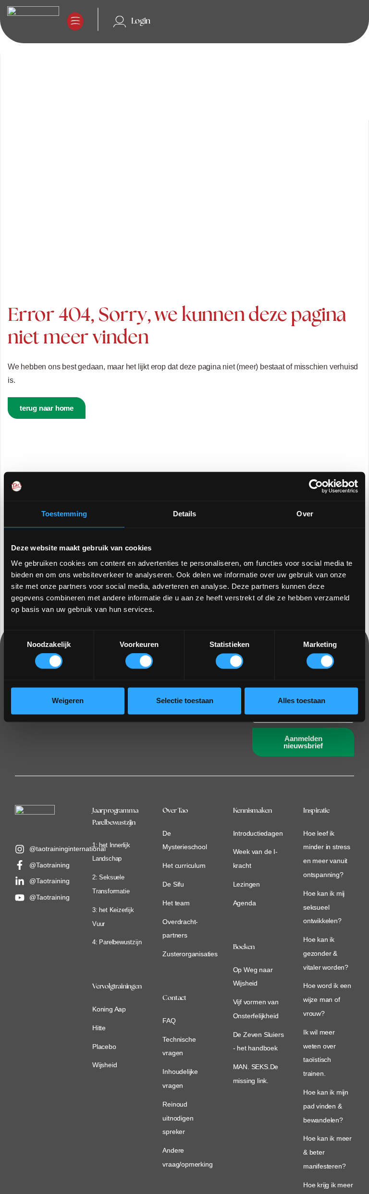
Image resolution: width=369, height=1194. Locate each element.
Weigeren (68, 700)
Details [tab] (185, 514)
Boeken (244, 947)
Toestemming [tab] (64, 514)
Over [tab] (304, 514)
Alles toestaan (301, 700)
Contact (174, 998)
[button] (75, 21)
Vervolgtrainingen (117, 986)
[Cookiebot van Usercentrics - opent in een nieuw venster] (316, 486)
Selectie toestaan (184, 700)
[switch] (139, 661)
